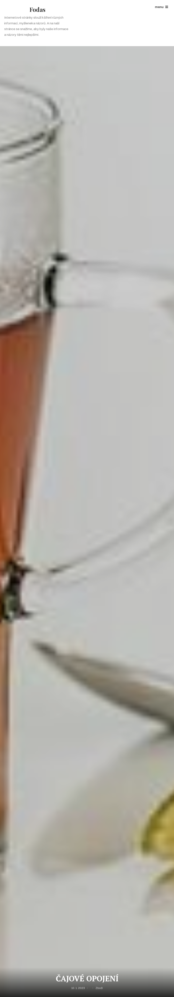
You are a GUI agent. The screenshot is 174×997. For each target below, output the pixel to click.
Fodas (37, 9)
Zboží (99, 988)
